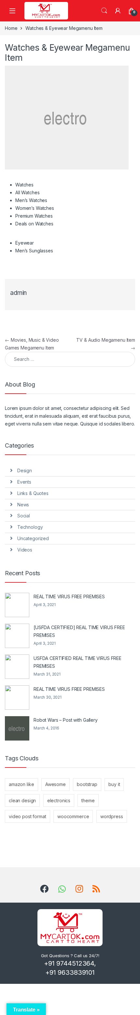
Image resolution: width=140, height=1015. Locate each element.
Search (104, 10)
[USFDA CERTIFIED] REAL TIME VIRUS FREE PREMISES (79, 631)
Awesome (55, 784)
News (23, 504)
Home (11, 28)
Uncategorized (33, 538)
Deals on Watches (34, 223)
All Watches (27, 192)
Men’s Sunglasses (34, 250)
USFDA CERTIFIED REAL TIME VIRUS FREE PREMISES (77, 662)
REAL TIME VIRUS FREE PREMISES (69, 596)
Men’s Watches (31, 200)
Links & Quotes (33, 493)
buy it (114, 784)
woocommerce (73, 816)
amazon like (21, 784)
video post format (27, 816)
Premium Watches (34, 216)
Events (24, 482)
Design (24, 470)
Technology (30, 527)
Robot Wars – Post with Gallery (66, 720)
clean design (22, 800)
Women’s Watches (34, 208)
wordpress (111, 816)
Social (23, 515)
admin (18, 293)
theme (87, 800)
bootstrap (87, 784)
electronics (58, 800)
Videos (24, 549)
